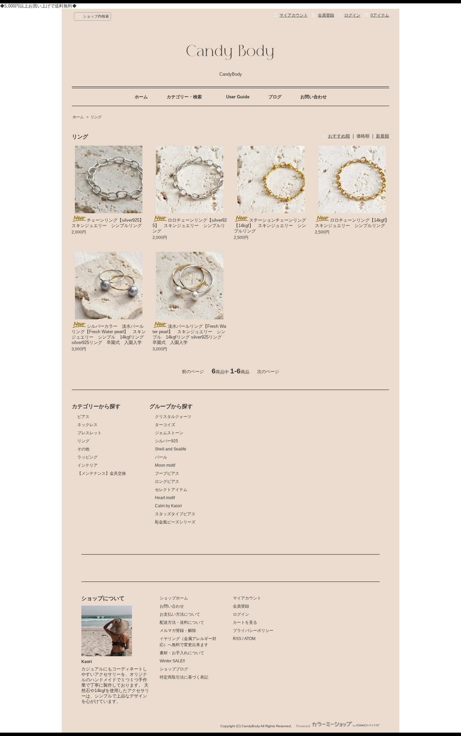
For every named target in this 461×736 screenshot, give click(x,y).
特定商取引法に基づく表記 (184, 677)
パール (161, 457)
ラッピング (87, 457)
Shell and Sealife (170, 449)
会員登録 (326, 15)
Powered (303, 726)
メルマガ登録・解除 (178, 630)
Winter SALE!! (172, 661)
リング (96, 117)
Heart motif (165, 497)
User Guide (237, 96)
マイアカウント (293, 15)
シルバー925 (166, 441)
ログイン (352, 15)
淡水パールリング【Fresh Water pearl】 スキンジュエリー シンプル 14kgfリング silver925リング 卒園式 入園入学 (189, 334)
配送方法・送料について (182, 622)
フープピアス (167, 473)
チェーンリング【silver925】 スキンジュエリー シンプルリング (110, 223)
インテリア (87, 465)
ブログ (274, 96)
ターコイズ (165, 424)
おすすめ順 (339, 136)
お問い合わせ (313, 96)
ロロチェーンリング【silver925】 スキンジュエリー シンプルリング (190, 226)
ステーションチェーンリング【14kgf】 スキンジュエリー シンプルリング (270, 226)
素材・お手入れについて (182, 653)
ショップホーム (174, 598)
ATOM (249, 638)
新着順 (382, 136)
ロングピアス (167, 481)
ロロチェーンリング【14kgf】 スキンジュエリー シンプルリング (354, 223)
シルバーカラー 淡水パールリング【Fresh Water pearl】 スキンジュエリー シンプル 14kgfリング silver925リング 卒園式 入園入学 (109, 334)
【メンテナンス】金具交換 (101, 473)
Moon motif (165, 465)
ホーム (141, 96)
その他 (83, 449)
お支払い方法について (180, 614)
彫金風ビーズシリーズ (175, 522)
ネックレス (87, 424)
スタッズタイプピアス (175, 514)
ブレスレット (89, 433)
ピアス (83, 416)
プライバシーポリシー (253, 630)
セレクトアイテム (171, 489)
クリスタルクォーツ (173, 416)
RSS (237, 638)
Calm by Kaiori (168, 506)
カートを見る (245, 622)
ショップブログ (174, 669)
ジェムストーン (169, 433)
